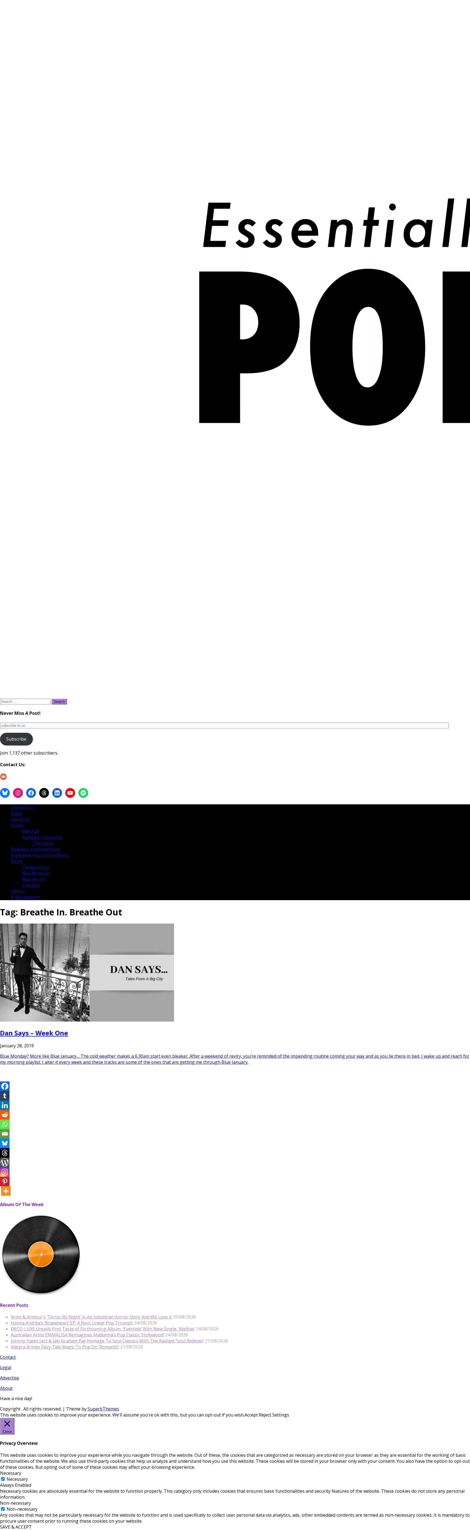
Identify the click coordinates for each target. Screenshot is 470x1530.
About (6, 1388)
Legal (16, 813)
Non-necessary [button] (15, 1503)
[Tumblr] (5, 1095)
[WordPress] (5, 1162)
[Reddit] (5, 1115)
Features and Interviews (35, 849)
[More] (6, 1191)
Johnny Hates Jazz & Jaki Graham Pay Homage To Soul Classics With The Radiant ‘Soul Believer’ (107, 1341)
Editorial (30, 831)
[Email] (5, 1134)
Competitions (35, 867)
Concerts (31, 885)
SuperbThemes (103, 1409)
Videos (17, 891)
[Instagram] (5, 1172)
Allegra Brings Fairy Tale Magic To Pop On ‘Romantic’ (65, 1347)
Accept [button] (251, 1415)
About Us (20, 819)
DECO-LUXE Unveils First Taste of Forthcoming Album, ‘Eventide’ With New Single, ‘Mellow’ (103, 1329)
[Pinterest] (5, 1181)
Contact (8, 1357)
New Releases (36, 873)
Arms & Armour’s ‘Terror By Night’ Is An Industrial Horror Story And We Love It (91, 1317)
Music (17, 861)
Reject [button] (265, 1415)
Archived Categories (42, 837)
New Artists (33, 879)
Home (17, 825)
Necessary (17, 1479)
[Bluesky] (5, 1143)
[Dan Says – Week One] (87, 1020)
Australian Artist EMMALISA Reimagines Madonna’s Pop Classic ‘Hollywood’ (87, 1335)
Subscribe (16, 739)
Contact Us (22, 807)
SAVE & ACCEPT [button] (16, 1527)
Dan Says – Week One (34, 1032)
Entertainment (26, 897)
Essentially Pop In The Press (40, 855)
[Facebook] (5, 1086)
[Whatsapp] (5, 1124)
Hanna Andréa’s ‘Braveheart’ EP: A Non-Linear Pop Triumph (72, 1323)
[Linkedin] (5, 1105)
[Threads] (5, 1153)
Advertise (9, 1378)
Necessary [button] (10, 1473)
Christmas (43, 843)
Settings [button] (280, 1415)
